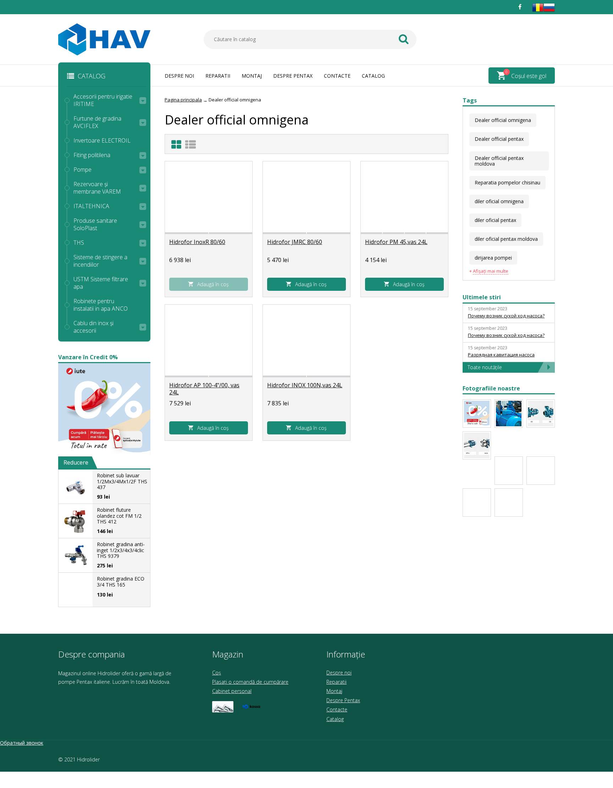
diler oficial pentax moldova (506, 238)
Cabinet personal (232, 691)
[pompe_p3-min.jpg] (477, 445)
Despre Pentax (293, 75)
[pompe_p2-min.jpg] (540, 470)
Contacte (337, 75)
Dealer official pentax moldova (499, 161)
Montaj (252, 75)
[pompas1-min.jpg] (508, 502)
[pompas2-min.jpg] (477, 502)
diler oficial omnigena (499, 201)
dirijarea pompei (493, 257)
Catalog (373, 75)
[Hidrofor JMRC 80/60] (306, 196)
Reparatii (217, 75)
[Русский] (549, 11)
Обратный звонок (21, 742)
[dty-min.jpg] (508, 413)
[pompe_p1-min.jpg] (508, 470)
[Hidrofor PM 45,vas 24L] (404, 196)
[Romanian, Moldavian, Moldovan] (537, 11)
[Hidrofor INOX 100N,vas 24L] (306, 340)
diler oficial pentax (495, 220)
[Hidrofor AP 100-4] (208, 340)
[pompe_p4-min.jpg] (540, 413)
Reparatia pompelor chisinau (507, 182)
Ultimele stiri (482, 297)
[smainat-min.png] (477, 413)
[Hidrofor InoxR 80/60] (208, 196)
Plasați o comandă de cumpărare (250, 681)
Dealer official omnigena (503, 120)
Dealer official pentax (499, 138)
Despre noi (179, 75)
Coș (216, 672)
